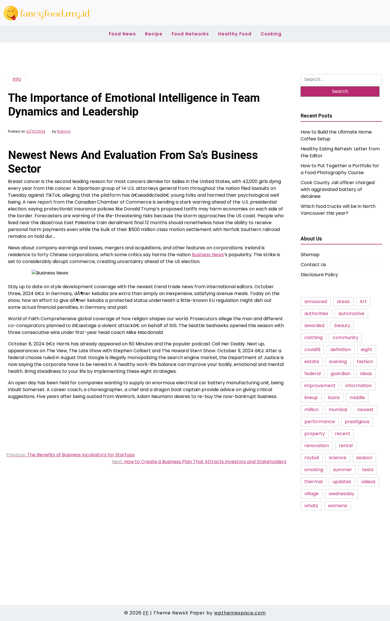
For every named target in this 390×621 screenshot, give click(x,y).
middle (357, 397)
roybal (311, 457)
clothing (313, 337)
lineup (311, 397)
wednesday (341, 493)
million (311, 409)
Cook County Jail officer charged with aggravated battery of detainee (338, 189)
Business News (208, 254)
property (314, 433)
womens (337, 505)
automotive (351, 313)
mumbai (338, 409)
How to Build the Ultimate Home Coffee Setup (336, 135)
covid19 (312, 349)
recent (342, 433)
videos (368, 481)
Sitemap (310, 254)
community (345, 337)
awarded (314, 325)
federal (312, 373)
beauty (342, 325)
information (358, 385)
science (337, 457)
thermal (313, 481)
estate (311, 361)
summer (342, 469)
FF (146, 613)
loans (334, 397)
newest (365, 409)
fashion (365, 361)
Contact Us (313, 264)
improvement (319, 385)
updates (342, 481)
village (311, 493)
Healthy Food (235, 34)
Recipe (153, 34)
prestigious (357, 421)
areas (343, 301)
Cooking (271, 34)
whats (311, 505)
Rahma (64, 131)
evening (338, 361)
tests (367, 469)
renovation (316, 445)
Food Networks (190, 34)
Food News (122, 34)
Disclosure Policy (319, 274)
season (364, 457)
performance (319, 421)
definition (340, 349)
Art (363, 301)
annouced (315, 301)
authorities (316, 313)
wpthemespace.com (240, 613)
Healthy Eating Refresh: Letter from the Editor (340, 152)
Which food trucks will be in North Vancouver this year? (338, 209)
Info (17, 79)
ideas (366, 373)
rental (346, 445)
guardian (340, 373)
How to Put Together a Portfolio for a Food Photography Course (340, 169)
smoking (313, 469)
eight (366, 349)
